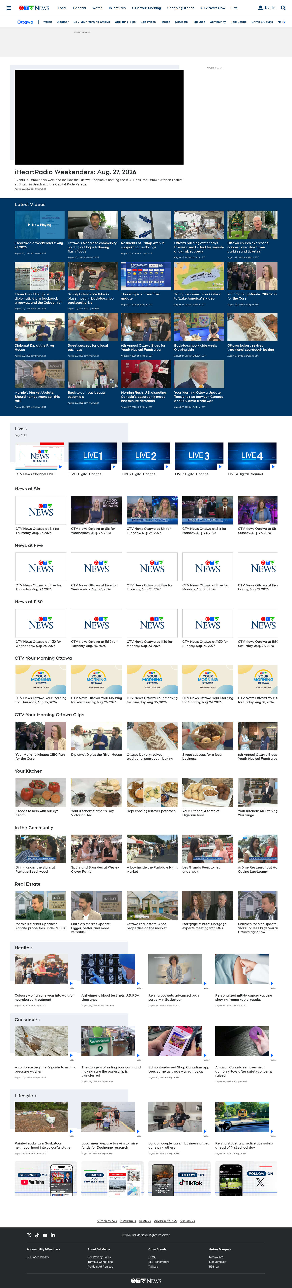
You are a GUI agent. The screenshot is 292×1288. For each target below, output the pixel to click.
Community (218, 21)
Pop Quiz (198, 21)
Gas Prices (148, 21)
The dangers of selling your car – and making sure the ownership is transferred (111, 1071)
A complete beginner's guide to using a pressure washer (45, 1069)
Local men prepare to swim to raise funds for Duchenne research (109, 1145)
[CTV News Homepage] (34, 8)
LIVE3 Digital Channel (192, 474)
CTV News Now (213, 8)
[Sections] (9, 8)
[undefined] (40, 515)
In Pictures (117, 8)
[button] (40, 235)
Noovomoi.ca (217, 1261)
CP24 (152, 1257)
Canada (79, 8)
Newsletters (128, 1220)
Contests (181, 21)
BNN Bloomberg (158, 1261)
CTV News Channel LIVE (35, 474)
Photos (165, 21)
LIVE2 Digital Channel (139, 474)
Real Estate (238, 21)
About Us (145, 1220)
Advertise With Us (165, 1220)
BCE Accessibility (38, 1257)
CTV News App (107, 1220)
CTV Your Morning (146, 8)
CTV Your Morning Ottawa (91, 21)
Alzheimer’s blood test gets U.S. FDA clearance (110, 998)
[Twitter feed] (29, 1235)
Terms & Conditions (100, 1261)
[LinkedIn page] (53, 1235)
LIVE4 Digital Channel (245, 474)
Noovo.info (216, 1257)
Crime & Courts (262, 21)
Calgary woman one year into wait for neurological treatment (44, 998)
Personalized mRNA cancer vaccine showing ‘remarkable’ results (243, 998)
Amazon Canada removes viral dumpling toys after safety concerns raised (244, 1071)
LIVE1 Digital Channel (85, 474)
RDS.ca (214, 1266)
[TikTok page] (37, 1235)
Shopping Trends (180, 8)
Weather (63, 21)
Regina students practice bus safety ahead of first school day (244, 1145)
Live (234, 8)
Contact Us (187, 1220)
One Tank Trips (125, 21)
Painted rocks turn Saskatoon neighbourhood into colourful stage (43, 1145)
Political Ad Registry (100, 1266)
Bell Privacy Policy (99, 1257)
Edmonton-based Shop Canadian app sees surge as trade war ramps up (178, 1069)
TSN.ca (153, 1266)
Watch (97, 8)
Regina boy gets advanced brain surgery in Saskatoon (174, 998)
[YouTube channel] (45, 1235)
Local (62, 8)
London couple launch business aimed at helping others (179, 1145)
